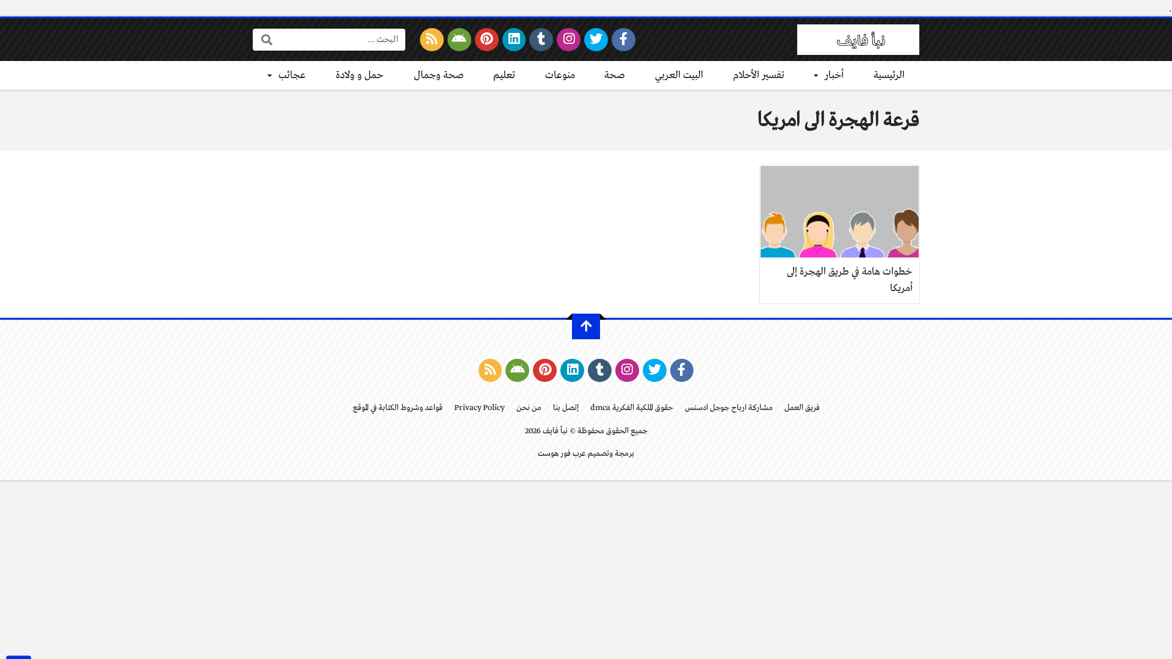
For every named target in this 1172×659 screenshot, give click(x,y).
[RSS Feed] (432, 39)
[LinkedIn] (514, 39)
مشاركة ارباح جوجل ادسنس (729, 408)
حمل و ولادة (360, 75)
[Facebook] (623, 39)
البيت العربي (679, 75)
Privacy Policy (479, 408)
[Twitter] (596, 39)
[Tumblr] (541, 39)
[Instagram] (569, 39)
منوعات (560, 75)
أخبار (834, 75)
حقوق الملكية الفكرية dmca (631, 408)
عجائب (292, 75)
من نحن (528, 408)
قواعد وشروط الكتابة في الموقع (398, 408)
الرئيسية (889, 75)
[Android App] (459, 39)
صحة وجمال (439, 75)
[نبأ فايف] (858, 39)
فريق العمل (802, 408)
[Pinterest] (487, 39)
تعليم (504, 75)
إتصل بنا (566, 408)
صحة (614, 75)
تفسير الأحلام (758, 75)
